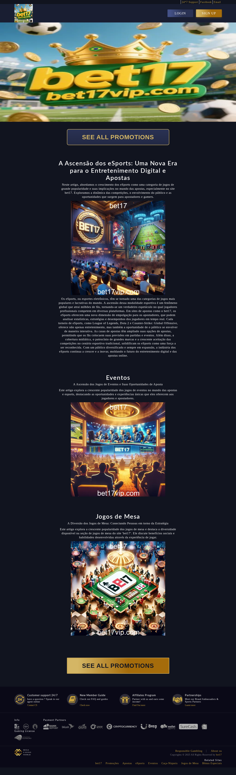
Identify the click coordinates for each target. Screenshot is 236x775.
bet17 (219, 754)
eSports (140, 763)
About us (216, 751)
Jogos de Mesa (190, 763)
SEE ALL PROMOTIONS (118, 137)
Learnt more (190, 705)
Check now (85, 705)
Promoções (112, 763)
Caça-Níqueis (170, 763)
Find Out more (138, 705)
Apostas (127, 763)
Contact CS (32, 705)
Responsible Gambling (188, 751)
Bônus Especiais (212, 763)
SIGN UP (209, 13)
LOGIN (180, 13)
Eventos (153, 763)
